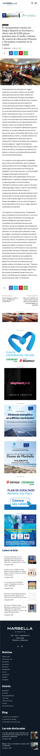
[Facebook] (11, 53)
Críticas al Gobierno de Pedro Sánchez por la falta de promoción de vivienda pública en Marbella (30, 301)
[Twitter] (16, 53)
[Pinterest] (21, 53)
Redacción (7, 48)
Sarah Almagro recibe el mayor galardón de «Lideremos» (10, 299)
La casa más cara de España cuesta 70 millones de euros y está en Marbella (14, 584)
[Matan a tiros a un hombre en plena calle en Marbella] (34, 746)
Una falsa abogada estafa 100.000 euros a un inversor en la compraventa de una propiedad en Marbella (15, 734)
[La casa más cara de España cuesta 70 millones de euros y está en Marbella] (32, 585)
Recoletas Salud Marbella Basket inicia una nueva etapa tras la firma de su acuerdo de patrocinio (15, 595)
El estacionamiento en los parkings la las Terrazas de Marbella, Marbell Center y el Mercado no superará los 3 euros (15, 559)
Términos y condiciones (20, 640)
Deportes (5, 25)
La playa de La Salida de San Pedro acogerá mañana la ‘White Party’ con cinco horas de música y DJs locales (15, 572)
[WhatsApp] (26, 53)
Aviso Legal (20, 638)
